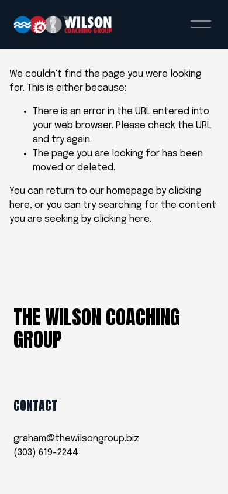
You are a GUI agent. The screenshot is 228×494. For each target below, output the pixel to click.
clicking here (122, 219)
